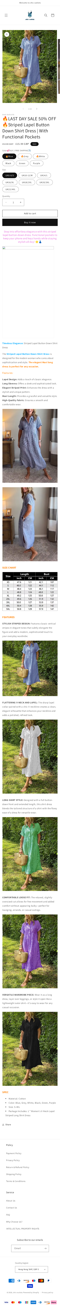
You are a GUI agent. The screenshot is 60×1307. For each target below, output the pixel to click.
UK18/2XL (27, 182)
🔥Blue (9, 156)
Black (8, 163)
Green (22, 163)
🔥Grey (24, 156)
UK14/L (44, 175)
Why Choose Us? (14, 1221)
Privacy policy (47, 1292)
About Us (10, 1200)
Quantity (6, 196)
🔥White (40, 156)
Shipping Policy (13, 1174)
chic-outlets (18, 1292)
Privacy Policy (13, 1160)
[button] (6, 15)
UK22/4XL (11, 189)
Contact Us (11, 1207)
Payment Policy (13, 1153)
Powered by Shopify (31, 1292)
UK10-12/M (27, 175)
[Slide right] (36, 108)
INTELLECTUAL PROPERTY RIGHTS (22, 1228)
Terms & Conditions (16, 1181)
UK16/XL (10, 182)
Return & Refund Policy (17, 1167)
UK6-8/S (10, 175)
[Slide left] (23, 108)
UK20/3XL (45, 182)
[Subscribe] (45, 1248)
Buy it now (30, 222)
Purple (36, 163)
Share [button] (8, 1124)
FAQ (8, 1214)
